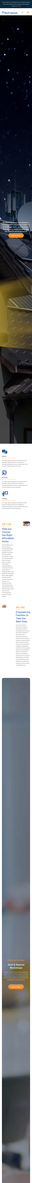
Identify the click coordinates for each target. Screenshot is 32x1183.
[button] (22, 13)
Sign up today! (16, 235)
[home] (11, 12)
